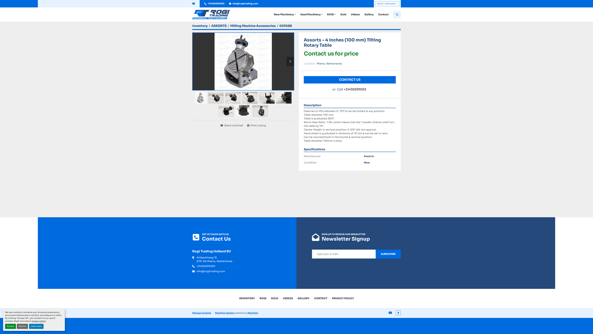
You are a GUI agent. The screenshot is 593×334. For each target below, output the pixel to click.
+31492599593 (216, 3)
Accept (10, 326)
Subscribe (388, 254)
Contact (383, 14)
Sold (343, 14)
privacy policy (39, 321)
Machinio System (224, 313)
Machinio (253, 313)
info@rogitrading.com (245, 3)
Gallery (369, 14)
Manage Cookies (201, 313)
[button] (285, 14)
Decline (22, 326)
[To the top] (398, 312)
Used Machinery (310, 14)
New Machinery (284, 14)
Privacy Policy (343, 298)
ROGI (330, 14)
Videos (355, 14)
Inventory (247, 298)
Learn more (36, 326)
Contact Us (349, 80)
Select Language (386, 3)
